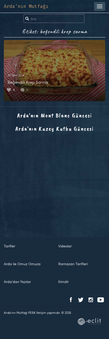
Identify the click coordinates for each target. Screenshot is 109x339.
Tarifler (9, 246)
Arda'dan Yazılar (17, 281)
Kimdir (63, 281)
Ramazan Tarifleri (73, 263)
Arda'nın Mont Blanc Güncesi (54, 115)
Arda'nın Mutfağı (26, 6)
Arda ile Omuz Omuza (22, 263)
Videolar (65, 246)
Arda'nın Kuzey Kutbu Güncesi (54, 128)
